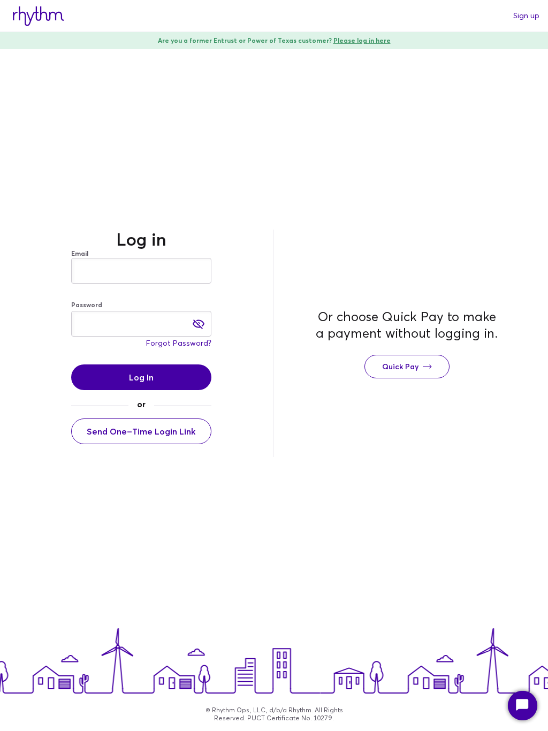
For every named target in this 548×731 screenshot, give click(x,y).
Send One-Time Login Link (141, 431)
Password (86, 305)
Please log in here (362, 40)
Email (79, 253)
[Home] (38, 16)
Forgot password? (178, 343)
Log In (141, 377)
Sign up (526, 15)
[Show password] (198, 323)
